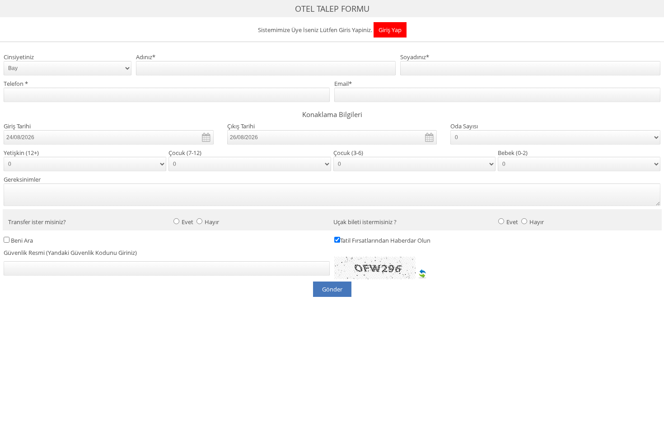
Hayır (212, 222)
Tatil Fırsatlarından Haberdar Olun (385, 240)
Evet (187, 222)
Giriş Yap (390, 30)
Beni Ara (22, 240)
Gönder (332, 289)
